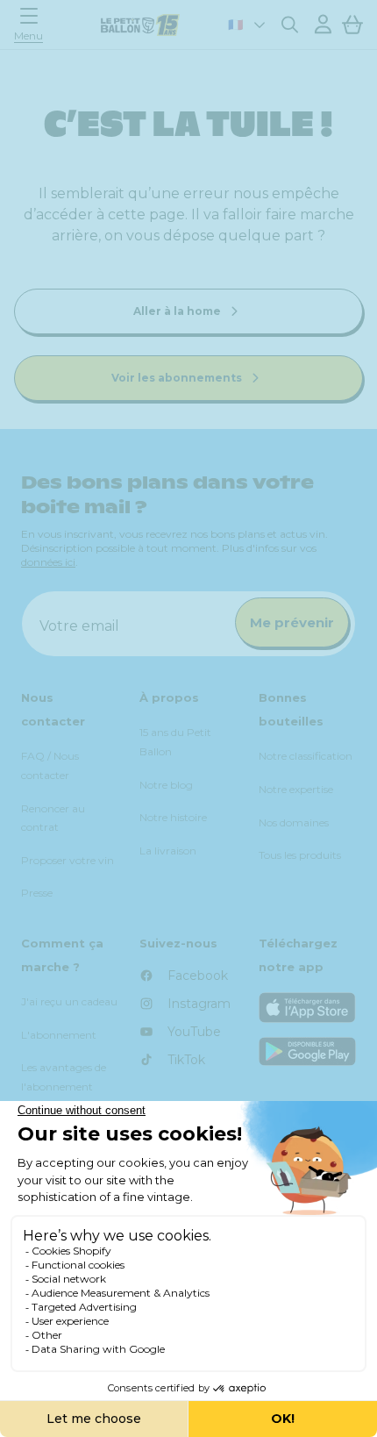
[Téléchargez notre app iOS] (307, 1007)
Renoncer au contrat (53, 818)
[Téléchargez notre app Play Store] (307, 1051)
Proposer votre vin (67, 860)
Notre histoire (173, 817)
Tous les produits (300, 854)
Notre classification (305, 755)
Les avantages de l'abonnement (63, 1077)
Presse (37, 892)
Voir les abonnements (178, 377)
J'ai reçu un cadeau (69, 1001)
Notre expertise (296, 789)
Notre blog (166, 784)
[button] (33, 24)
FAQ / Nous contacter (50, 765)
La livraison (167, 850)
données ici (48, 561)
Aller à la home (178, 311)
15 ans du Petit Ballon (175, 742)
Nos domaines (294, 822)
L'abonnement (58, 1034)
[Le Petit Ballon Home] (140, 25)
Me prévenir (292, 622)
